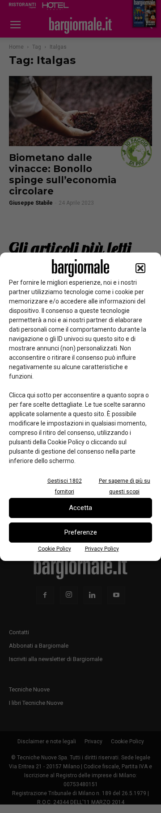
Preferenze (80, 532)
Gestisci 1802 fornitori (64, 486)
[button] (140, 268)
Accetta (80, 508)
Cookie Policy (54, 549)
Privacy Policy (102, 549)
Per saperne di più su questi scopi (124, 486)
